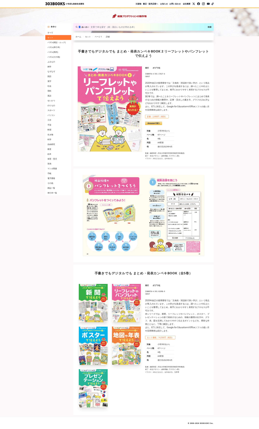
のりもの (51, 105)
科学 (49, 139)
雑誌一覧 (51, 188)
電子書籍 (51, 178)
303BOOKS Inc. (207, 423)
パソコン (51, 115)
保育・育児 (52, 159)
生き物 (50, 134)
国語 (49, 76)
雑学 (49, 66)
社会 (49, 86)
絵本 (49, 154)
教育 (49, 149)
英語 (49, 95)
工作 (49, 120)
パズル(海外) (52, 52)
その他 (50, 183)
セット (50, 37)
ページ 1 (98, 36)
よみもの (51, 61)
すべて (50, 32)
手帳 (49, 173)
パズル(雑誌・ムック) (56, 42)
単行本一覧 (52, 193)
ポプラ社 (156, 67)
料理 (49, 129)
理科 (49, 91)
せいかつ (51, 100)
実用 (49, 163)
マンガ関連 (52, 168)
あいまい (85, 27)
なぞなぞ (51, 71)
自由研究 (51, 144)
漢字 (49, 81)
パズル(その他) (53, 57)
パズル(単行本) (53, 47)
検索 (210, 27)
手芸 (49, 125)
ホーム (78, 36)
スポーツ (51, 110)
